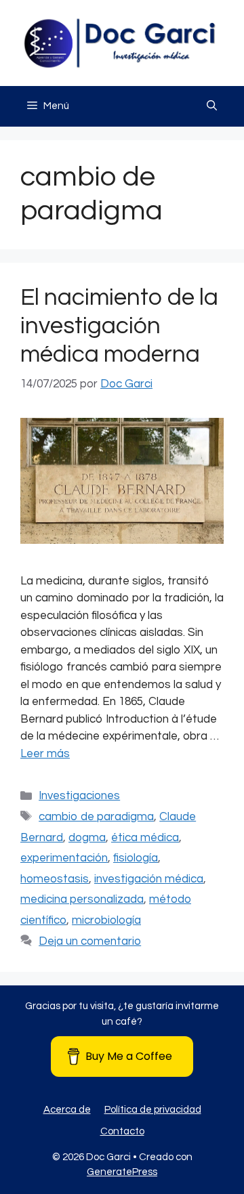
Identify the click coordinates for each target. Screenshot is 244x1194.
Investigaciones (79, 796)
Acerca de (67, 1110)
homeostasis (54, 879)
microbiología (106, 920)
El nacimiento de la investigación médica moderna (119, 325)
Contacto (122, 1131)
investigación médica (148, 879)
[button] (211, 106)
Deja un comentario (90, 941)
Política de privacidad (152, 1110)
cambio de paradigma (96, 817)
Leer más (45, 754)
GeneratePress (122, 1172)
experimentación (64, 858)
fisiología (135, 858)
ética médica (145, 838)
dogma (87, 838)
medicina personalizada (82, 899)
